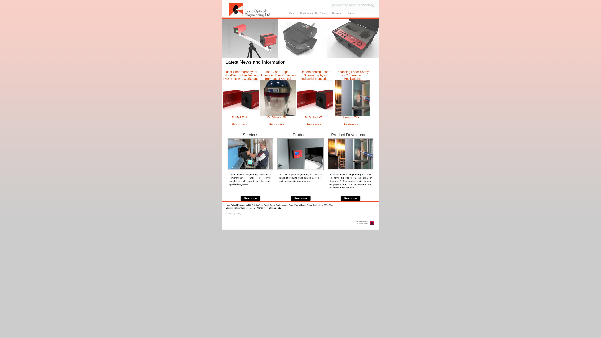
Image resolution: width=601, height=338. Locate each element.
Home (292, 13)
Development (306, 13)
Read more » (239, 124)
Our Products (321, 13)
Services (336, 13)
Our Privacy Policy (233, 214)
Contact (351, 13)
